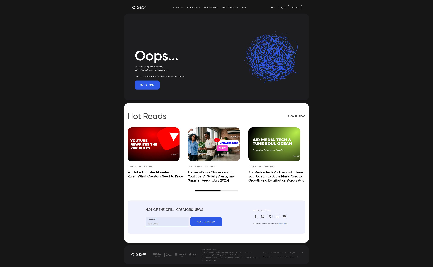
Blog (244, 7)
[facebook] (255, 216)
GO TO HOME (147, 85)
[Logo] (139, 7)
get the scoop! (206, 222)
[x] (270, 216)
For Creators (192, 7)
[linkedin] (277, 216)
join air (295, 7)
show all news (296, 116)
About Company (229, 7)
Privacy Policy (283, 223)
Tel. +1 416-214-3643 (208, 260)
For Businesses (210, 7)
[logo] (138, 255)
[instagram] (262, 216)
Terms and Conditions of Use (288, 257)
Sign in (283, 7)
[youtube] (284, 216)
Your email (151, 219)
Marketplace (178, 7)
